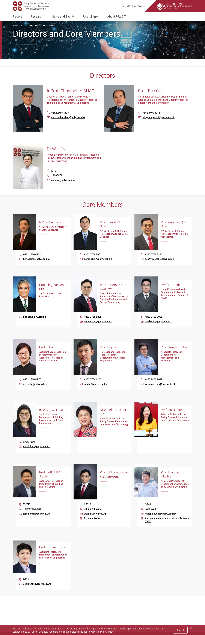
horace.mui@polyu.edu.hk (98, 321)
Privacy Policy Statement (101, 631)
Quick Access (138, 6)
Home (15, 25)
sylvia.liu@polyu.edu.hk (35, 384)
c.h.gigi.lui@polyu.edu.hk (36, 446)
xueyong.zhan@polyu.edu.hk (160, 384)
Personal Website (93, 518)
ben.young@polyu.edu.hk (36, 259)
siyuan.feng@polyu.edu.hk (37, 583)
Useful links (91, 16)
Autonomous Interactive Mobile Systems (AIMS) (167, 519)
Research (36, 16)
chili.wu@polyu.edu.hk (63, 180)
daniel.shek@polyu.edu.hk (98, 259)
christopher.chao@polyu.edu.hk (68, 117)
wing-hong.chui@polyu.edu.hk (159, 117)
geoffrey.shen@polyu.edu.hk (160, 259)
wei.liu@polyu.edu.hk (95, 513)
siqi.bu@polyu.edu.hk (95, 384)
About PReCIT (116, 16)
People (17, 16)
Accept (180, 630)
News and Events (63, 16)
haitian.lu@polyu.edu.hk (158, 321)
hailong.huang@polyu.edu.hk (160, 513)
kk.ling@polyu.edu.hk (34, 316)
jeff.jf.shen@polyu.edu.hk (36, 513)
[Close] (191, 628)
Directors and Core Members (41, 25)
